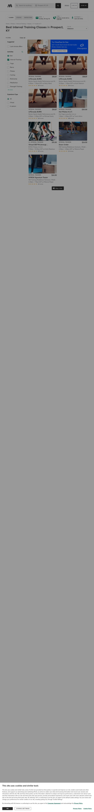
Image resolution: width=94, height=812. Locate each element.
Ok (8, 808)
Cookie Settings (23, 808)
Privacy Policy (78, 803)
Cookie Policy (87, 808)
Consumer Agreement (54, 803)
